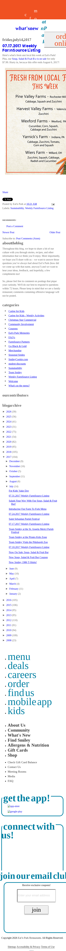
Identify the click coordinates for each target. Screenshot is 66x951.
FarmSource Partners (19, 341)
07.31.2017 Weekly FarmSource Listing (29, 495)
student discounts (17, 363)
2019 (9, 446)
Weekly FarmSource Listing (39, 208)
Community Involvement (21, 324)
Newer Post (8, 232)
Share (5, 192)
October (13, 471)
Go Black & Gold (17, 346)
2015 (9, 605)
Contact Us (14, 767)
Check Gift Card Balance (22, 762)
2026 (9, 411)
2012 (9, 620)
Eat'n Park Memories (19, 333)
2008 (9, 640)
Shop (12, 755)
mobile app (30, 701)
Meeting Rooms (17, 771)
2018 (9, 452)
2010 (9, 630)
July (11, 486)
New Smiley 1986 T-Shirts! (23, 562)
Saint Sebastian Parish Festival (24, 519)
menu (19, 656)
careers (26, 38)
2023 (9, 426)
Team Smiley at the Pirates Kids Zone (28, 537)
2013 (9, 615)
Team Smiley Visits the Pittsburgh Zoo (28, 542)
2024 (9, 421)
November (15, 466)
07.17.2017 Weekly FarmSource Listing (29, 524)
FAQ (10, 781)
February (14, 588)
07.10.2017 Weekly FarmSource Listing (29, 547)
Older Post (55, 232)
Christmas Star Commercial (22, 320)
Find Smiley (19, 740)
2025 (9, 416)
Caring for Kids (16, 311)
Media (11, 776)
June (12, 568)
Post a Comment (14, 226)
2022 (9, 431)
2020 (9, 441)
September (15, 476)
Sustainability (17, 208)
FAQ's (11, 337)
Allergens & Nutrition (28, 745)
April (12, 578)
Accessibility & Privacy (28, 946)
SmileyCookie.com (18, 359)
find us (21, 692)
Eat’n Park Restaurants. (30, 937)
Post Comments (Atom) (28, 238)
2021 (9, 436)
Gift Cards (18, 750)
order (18, 683)
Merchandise (14, 350)
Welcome (13, 381)
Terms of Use (48, 946)
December (14, 461)
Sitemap (12, 946)
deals (21, 38)
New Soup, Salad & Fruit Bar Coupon (28, 557)
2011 (9, 625)
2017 (9, 457)
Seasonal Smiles (16, 354)
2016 (9, 600)
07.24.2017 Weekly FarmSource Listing (29, 514)
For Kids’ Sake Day (19, 490)
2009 (9, 635)
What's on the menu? (19, 385)
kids (16, 710)
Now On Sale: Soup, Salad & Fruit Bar (29, 552)
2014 (9, 610)
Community (19, 730)
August (13, 481)
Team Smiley (15, 372)
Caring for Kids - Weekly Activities (26, 315)
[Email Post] (52, 204)
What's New (19, 735)
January (13, 593)
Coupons (13, 328)
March (12, 583)
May (12, 573)
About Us (16, 725)
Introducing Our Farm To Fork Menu (27, 509)
